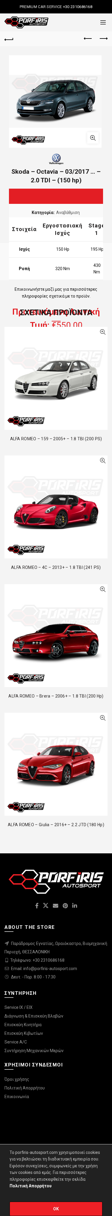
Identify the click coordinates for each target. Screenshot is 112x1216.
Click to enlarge (93, 138)
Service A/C (15, 1042)
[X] (40, 262)
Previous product (88, 39)
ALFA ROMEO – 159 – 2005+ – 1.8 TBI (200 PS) (56, 438)
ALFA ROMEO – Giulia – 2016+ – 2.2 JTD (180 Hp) (56, 824)
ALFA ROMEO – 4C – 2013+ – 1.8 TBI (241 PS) (56, 567)
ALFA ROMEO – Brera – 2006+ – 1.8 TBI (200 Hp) (56, 696)
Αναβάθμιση (68, 212)
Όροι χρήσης (16, 1079)
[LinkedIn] (88, 262)
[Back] (8, 39)
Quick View (102, 332)
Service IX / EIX (18, 1007)
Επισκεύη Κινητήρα (23, 1024)
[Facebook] (24, 262)
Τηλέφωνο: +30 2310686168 (37, 960)
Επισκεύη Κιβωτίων (23, 1033)
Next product (103, 39)
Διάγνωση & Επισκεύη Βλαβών (33, 1016)
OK (56, 1208)
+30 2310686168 (77, 6)
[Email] (56, 262)
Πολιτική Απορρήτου (24, 1088)
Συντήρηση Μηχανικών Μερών (34, 1050)
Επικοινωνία (16, 1096)
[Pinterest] (72, 262)
